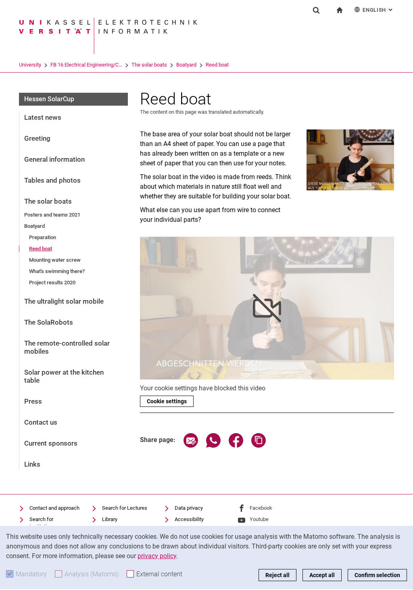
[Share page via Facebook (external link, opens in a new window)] (236, 445)
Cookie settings (167, 401)
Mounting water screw (55, 260)
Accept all (322, 575)
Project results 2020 (52, 282)
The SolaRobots (48, 322)
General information (54, 159)
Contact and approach (54, 508)
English (378, 10)
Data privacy (189, 508)
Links (32, 464)
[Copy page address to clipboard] (258, 445)
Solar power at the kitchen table (64, 376)
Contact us (40, 422)
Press (33, 401)
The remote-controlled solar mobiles (67, 347)
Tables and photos (52, 180)
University (30, 65)
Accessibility (189, 519)
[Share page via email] (191, 445)
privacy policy (157, 556)
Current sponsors (50, 443)
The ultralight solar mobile (64, 301)
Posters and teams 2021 (52, 215)
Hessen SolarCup (49, 99)
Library (109, 519)
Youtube (259, 519)
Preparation (42, 237)
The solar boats (149, 65)
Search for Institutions (42, 523)
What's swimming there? (57, 271)
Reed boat (217, 65)
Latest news (42, 117)
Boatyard (186, 65)
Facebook (261, 508)
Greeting (37, 138)
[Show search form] (316, 10)
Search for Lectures (124, 508)
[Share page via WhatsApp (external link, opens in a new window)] (213, 445)
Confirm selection (377, 575)
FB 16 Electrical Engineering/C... (86, 65)
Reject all (277, 575)
